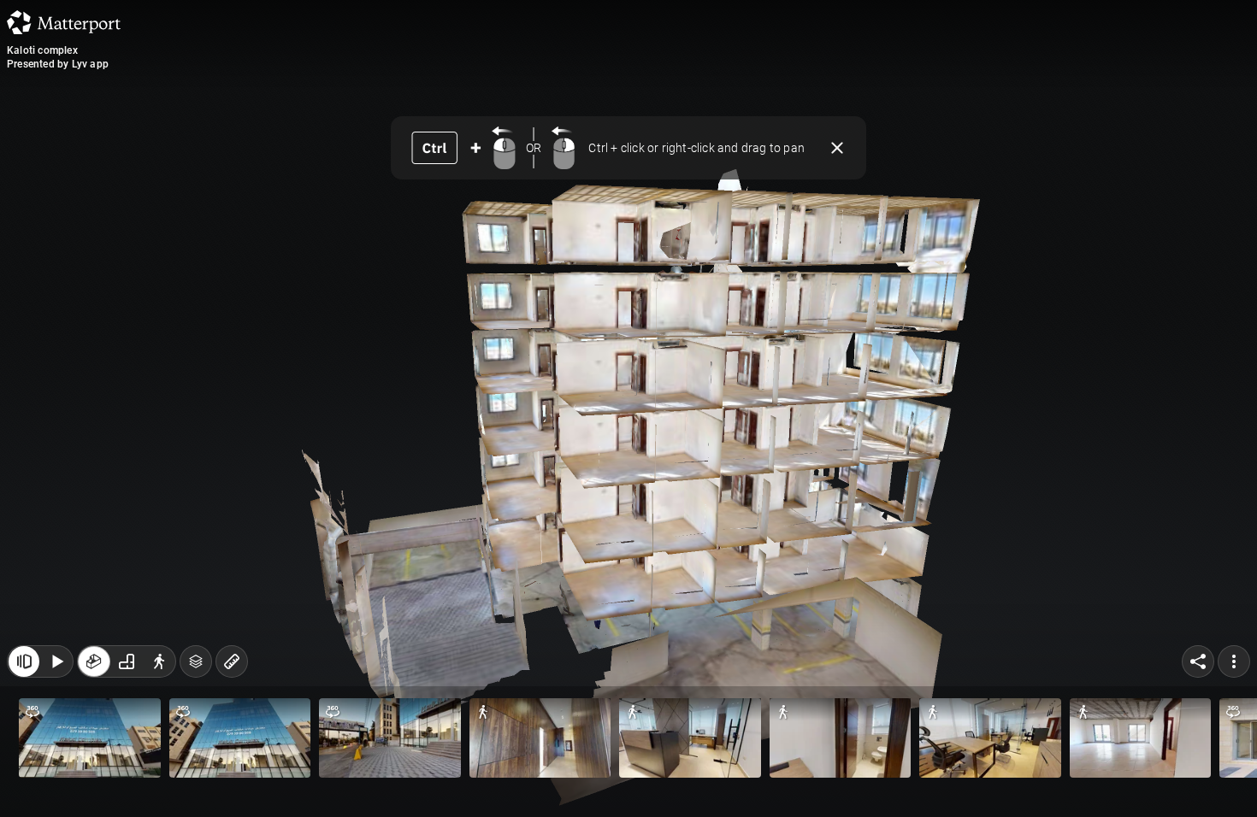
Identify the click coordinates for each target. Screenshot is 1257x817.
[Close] (837, 148)
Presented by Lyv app (58, 64)
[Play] (56, 661)
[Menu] (1234, 661)
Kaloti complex (42, 50)
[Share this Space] (1198, 661)
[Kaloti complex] (628, 408)
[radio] (94, 661)
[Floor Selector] (196, 661)
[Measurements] (231, 661)
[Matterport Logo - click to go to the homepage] (63, 22)
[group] (126, 661)
